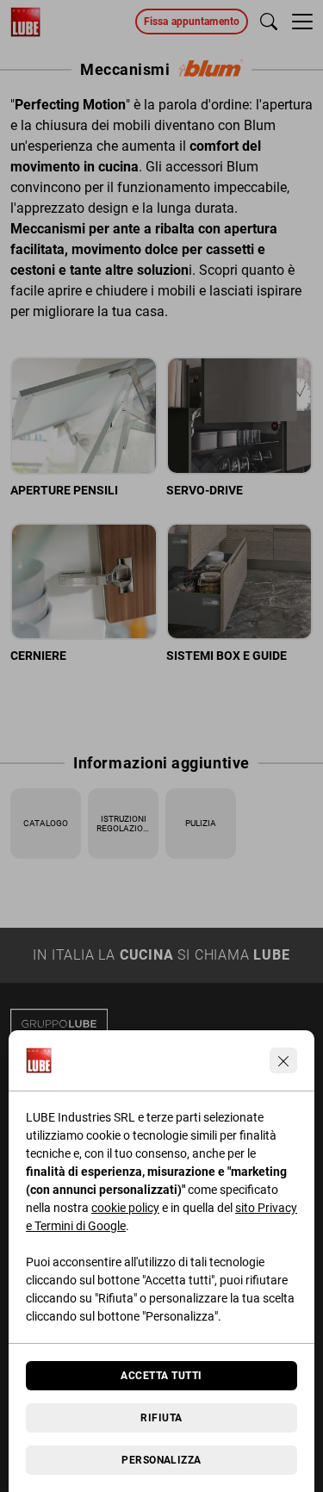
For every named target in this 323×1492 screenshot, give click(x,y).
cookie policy (125, 1208)
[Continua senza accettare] (283, 1060)
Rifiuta (161, 1418)
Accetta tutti (161, 1376)
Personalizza (161, 1460)
